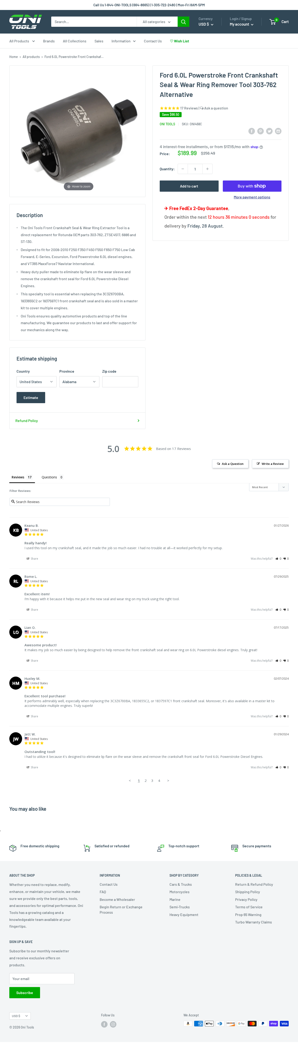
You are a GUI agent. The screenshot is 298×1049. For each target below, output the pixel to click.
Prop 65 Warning (248, 914)
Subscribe (24, 992)
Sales (99, 41)
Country (23, 371)
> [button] (168, 780)
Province (66, 371)
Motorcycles (179, 891)
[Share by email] (278, 130)
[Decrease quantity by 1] (183, 169)
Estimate (31, 397)
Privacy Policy (246, 899)
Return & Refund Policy (254, 884)
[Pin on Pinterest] (260, 130)
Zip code (109, 371)
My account (240, 24)
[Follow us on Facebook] (104, 1024)
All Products (19, 41)
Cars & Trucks (180, 884)
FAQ (103, 891)
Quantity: (167, 169)
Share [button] (34, 559)
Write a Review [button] (273, 464)
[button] (278, 559)
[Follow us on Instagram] (113, 1024)
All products (31, 57)
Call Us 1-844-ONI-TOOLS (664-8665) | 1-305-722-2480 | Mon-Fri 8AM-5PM (149, 5)
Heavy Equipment (183, 914)
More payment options (252, 197)
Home (13, 57)
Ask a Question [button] (233, 464)
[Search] (183, 22)
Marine (174, 899)
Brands (49, 41)
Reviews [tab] (18, 477)
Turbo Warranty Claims (253, 922)
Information (121, 41)
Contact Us (153, 41)
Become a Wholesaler (117, 899)
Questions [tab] (49, 477)
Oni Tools (167, 124)
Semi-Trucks (179, 907)
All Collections (74, 41)
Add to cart (189, 186)
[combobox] (94, 22)
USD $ (16, 1016)
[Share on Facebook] (251, 130)
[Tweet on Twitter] (269, 130)
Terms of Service (249, 907)
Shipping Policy (247, 891)
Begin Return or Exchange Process (121, 909)
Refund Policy (26, 420)
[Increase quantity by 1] (207, 169)
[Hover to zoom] (78, 130)
